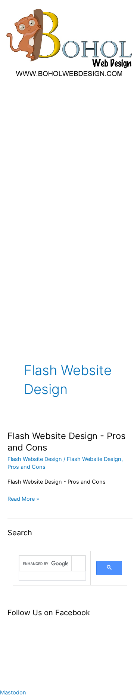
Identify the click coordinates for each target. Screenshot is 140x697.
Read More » (23, 498)
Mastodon (13, 692)
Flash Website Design (34, 459)
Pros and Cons (26, 467)
